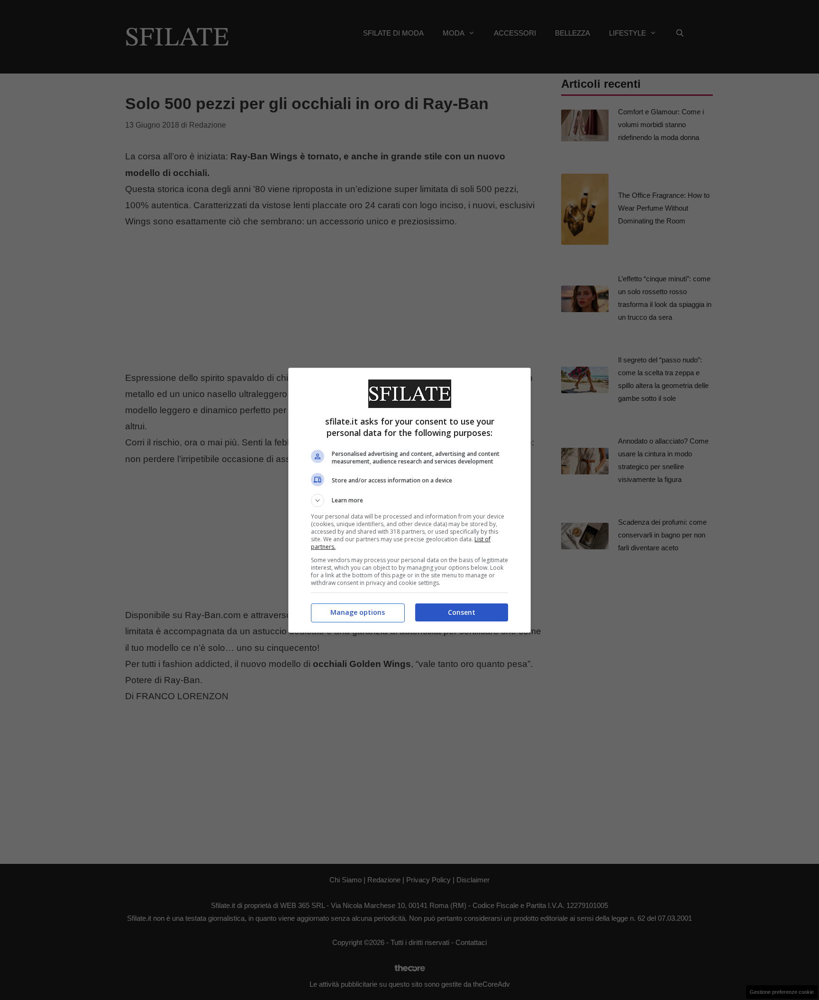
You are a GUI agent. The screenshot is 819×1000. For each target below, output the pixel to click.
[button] (409, 500)
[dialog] (409, 500)
